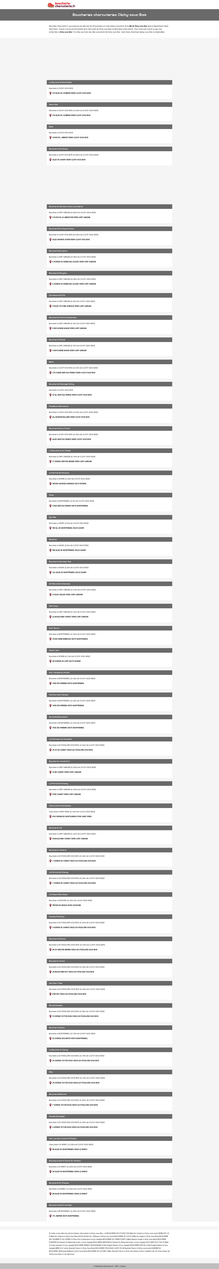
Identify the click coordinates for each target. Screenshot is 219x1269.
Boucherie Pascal (57, 340)
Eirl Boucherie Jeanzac (59, 584)
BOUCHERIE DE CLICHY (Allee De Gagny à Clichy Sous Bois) (136, 1236)
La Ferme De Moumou (59, 473)
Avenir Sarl (54, 650)
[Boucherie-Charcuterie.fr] (61, 4)
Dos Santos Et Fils (57, 295)
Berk (51, 362)
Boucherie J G (55, 828)
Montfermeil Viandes (58, 695)
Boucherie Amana (57, 939)
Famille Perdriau (56, 917)
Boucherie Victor (57, 961)
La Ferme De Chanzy (58, 783)
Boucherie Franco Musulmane (63, 317)
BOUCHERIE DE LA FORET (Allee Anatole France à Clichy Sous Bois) (113, 1251)
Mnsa (51, 495)
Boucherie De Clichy (58, 149)
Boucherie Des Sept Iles (60, 562)
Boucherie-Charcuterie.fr (58, 26)
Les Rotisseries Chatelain (60, 739)
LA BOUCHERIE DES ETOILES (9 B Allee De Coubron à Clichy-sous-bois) (131, 1233)
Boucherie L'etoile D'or (59, 761)
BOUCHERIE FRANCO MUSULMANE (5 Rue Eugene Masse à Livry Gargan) (102, 1245)
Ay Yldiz (52, 517)
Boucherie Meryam (58, 273)
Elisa (51, 127)
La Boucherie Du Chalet (60, 451)
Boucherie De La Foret (59, 428)
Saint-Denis (125, 32)
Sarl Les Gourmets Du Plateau (63, 1139)
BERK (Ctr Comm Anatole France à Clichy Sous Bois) (75, 1248)
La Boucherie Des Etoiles (60, 82)
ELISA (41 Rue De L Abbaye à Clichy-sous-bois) (96, 1236)
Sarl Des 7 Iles (55, 983)
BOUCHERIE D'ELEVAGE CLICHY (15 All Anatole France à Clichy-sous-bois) (123, 1248)
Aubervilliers (160, 32)
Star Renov (54, 628)
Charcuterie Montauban (60, 806)
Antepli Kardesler (57, 1116)
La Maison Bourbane (58, 894)
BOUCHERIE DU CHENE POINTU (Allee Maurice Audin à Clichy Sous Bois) (130, 1239)
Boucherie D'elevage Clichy (61, 384)
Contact (122, 1266)
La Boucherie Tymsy (58, 1050)
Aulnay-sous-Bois (146, 32)
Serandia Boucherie (58, 717)
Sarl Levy (53, 606)
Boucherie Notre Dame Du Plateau (65, 1161)
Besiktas (53, 539)
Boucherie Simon (57, 1028)
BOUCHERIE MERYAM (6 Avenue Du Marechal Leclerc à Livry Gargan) (119, 1242)
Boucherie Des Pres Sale (60, 1205)
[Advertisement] (109, 57)
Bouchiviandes (55, 1005)
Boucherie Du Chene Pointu (61, 229)
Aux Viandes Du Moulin (59, 673)
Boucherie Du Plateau (59, 1183)
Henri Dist (53, 104)
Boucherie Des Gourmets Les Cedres (66, 206)
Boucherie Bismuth (58, 1094)
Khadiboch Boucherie (59, 406)
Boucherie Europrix (58, 251)
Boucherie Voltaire (57, 850)
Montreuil (134, 32)
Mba (51, 1072)
